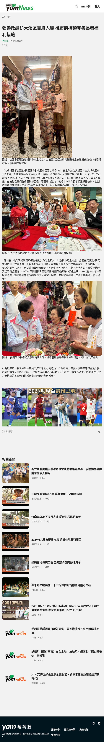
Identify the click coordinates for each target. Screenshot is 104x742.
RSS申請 (85, 6)
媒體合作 (55, 734)
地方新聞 (7, 431)
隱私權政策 (69, 729)
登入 (97, 6)
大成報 (5, 41)
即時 (9, 17)
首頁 (3, 17)
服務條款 (55, 729)
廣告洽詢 (83, 729)
